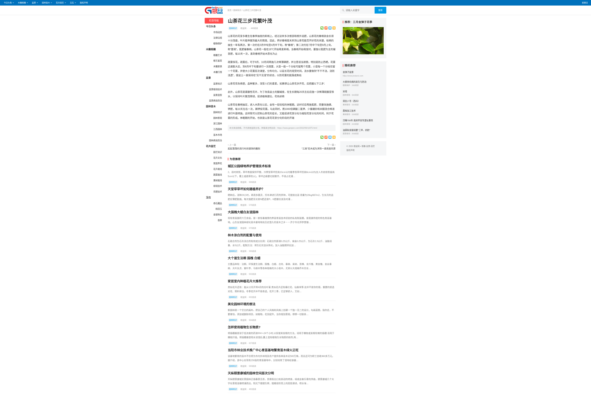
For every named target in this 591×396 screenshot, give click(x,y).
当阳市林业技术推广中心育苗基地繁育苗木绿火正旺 (263, 350)
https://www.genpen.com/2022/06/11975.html (297, 128)
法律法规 (217, 38)
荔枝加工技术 (349, 111)
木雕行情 (217, 72)
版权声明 (84, 3)
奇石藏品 (217, 203)
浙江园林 (217, 123)
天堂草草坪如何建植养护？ (246, 189)
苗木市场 (217, 135)
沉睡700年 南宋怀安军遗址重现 (358, 120)
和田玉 (218, 209)
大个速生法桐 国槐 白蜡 (244, 258)
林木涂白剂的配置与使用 (245, 235)
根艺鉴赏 (217, 61)
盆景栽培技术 (215, 89)
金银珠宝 (217, 214)
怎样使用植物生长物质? (244, 327)
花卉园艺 (60, 3)
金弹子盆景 (348, 72)
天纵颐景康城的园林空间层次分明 (251, 373)
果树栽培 (217, 180)
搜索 (380, 10)
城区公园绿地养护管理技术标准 (249, 166)
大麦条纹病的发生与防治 (354, 82)
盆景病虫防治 (215, 100)
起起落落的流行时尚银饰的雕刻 (244, 148)
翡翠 (219, 220)
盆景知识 (217, 83)
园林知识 (237, 10)
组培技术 (217, 186)
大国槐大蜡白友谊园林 (243, 212)
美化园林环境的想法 (241, 304)
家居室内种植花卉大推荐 (245, 281)
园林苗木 (46, 3)
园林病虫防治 (215, 140)
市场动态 (217, 32)
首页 (229, 10)
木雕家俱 (217, 66)
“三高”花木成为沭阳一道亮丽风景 (319, 148)
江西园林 (217, 129)
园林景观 (217, 118)
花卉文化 (217, 158)
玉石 (72, 3)
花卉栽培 (217, 169)
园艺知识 (217, 152)
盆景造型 (217, 95)
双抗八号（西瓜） (351, 101)
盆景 (34, 3)
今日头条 (8, 3)
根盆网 (243, 28)
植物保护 (217, 43)
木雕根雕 (22, 3)
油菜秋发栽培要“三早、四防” (356, 130)
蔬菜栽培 (217, 175)
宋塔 (345, 91)
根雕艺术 (217, 55)
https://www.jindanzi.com (353, 76)
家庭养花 (217, 163)
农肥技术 (217, 191)
